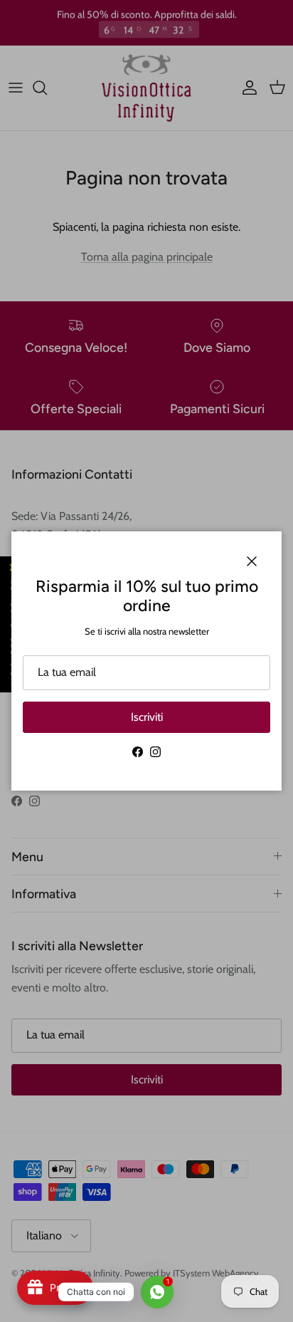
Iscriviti (147, 717)
